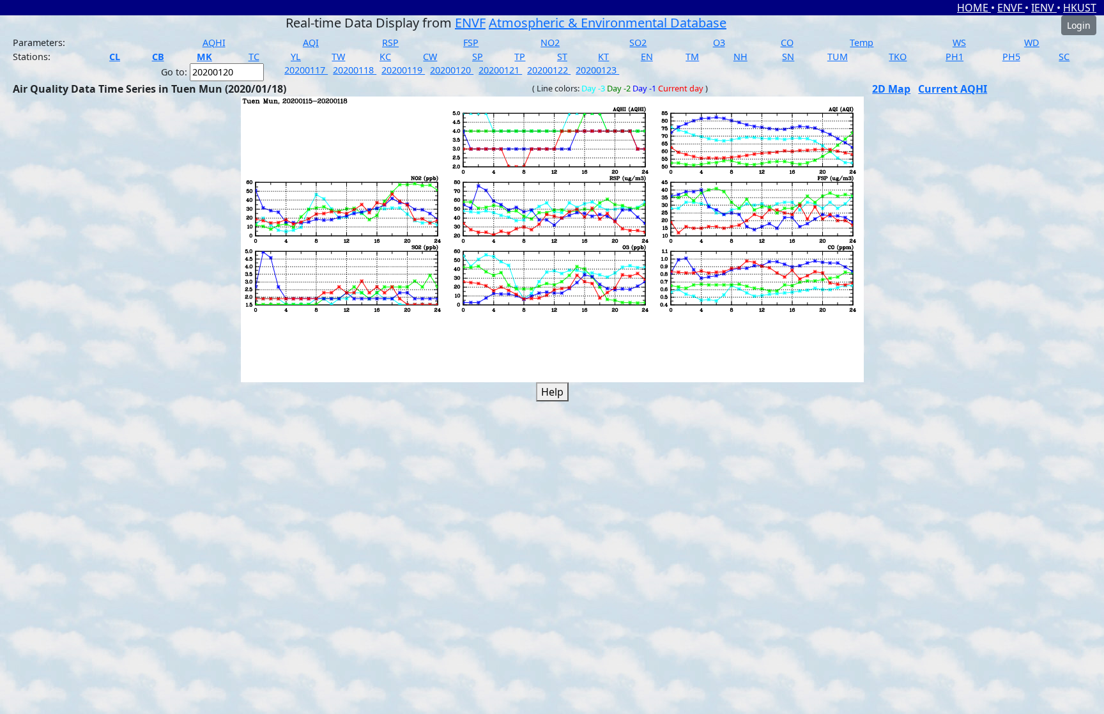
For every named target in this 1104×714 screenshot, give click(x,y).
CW (430, 56)
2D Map (891, 89)
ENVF (1011, 8)
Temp (861, 42)
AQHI (214, 42)
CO (787, 42)
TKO (898, 56)
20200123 (597, 70)
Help (552, 392)
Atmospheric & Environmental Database (607, 22)
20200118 (354, 70)
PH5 (1011, 56)
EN (647, 56)
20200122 (549, 70)
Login (1079, 25)
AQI (311, 42)
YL (296, 56)
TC (254, 56)
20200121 (500, 70)
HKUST (1079, 8)
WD (1031, 42)
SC (1064, 56)
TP (519, 56)
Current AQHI (952, 89)
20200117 (306, 70)
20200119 (403, 70)
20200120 (451, 70)
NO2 (550, 42)
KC (385, 56)
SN (788, 56)
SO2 (638, 42)
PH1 (954, 56)
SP (477, 56)
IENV (1044, 8)
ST (562, 56)
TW (338, 56)
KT (603, 56)
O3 (719, 42)
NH (740, 56)
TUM (837, 56)
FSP (471, 42)
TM (692, 56)
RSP (390, 42)
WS (959, 42)
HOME (974, 8)
